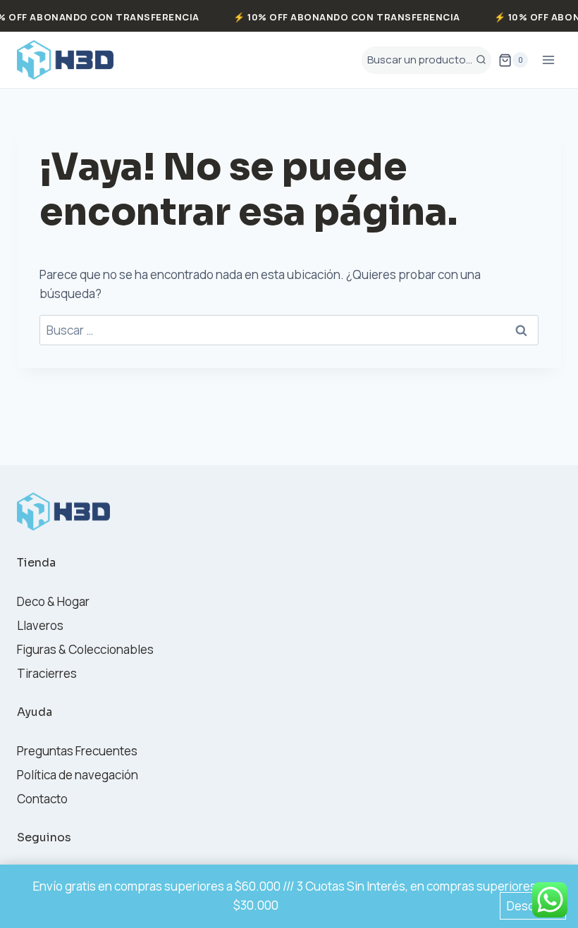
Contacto (42, 799)
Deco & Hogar (53, 601)
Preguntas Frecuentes (77, 751)
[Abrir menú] (548, 60)
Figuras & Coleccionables (85, 649)
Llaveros (40, 625)
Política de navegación (77, 775)
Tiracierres (47, 673)
